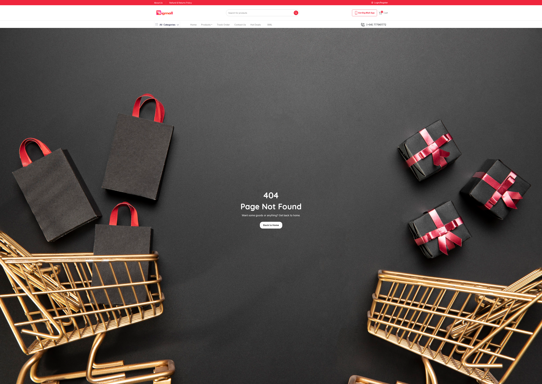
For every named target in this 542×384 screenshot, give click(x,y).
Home (193, 24)
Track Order (223, 24)
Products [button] (206, 24)
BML (269, 24)
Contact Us (240, 24)
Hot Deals (255, 24)
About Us (158, 3)
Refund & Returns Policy (180, 3)
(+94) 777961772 (376, 24)
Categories (167, 24)
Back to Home (271, 225)
